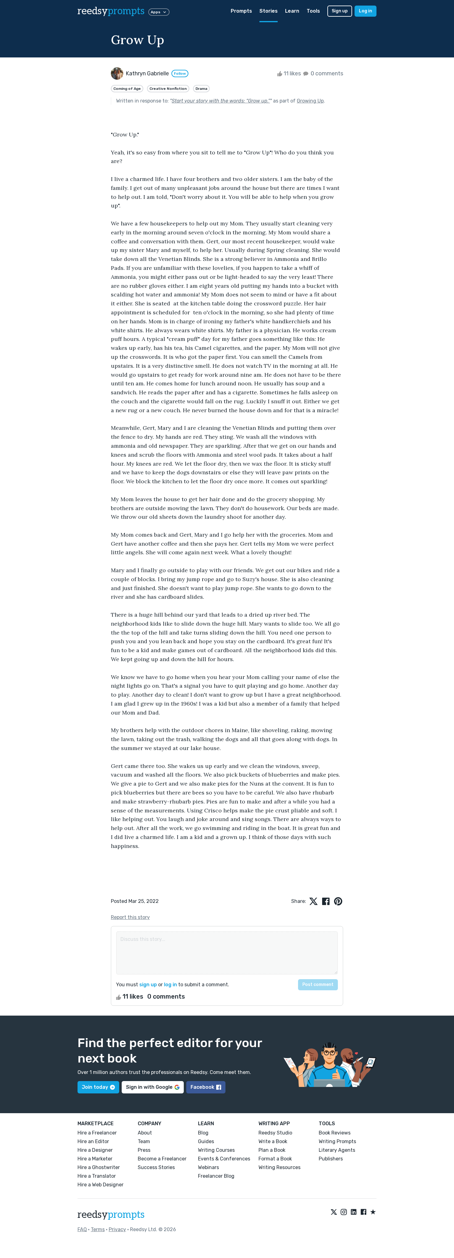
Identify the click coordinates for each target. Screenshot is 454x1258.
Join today (95, 1087)
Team (144, 1141)
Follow (180, 73)
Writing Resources (280, 1167)
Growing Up (310, 101)
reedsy (111, 11)
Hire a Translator (97, 1176)
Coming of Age (127, 88)
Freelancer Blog (216, 1176)
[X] (334, 1212)
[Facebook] (363, 1212)
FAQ (82, 1229)
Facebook (202, 1087)
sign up (148, 985)
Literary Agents (337, 1150)
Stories (268, 11)
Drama (201, 88)
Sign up (340, 11)
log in (170, 985)
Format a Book (275, 1159)
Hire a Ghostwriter (99, 1167)
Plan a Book (272, 1150)
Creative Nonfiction (168, 88)
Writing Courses (216, 1150)
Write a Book (273, 1141)
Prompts (241, 11)
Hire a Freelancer (97, 1133)
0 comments (326, 73)
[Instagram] (343, 1212)
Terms (98, 1229)
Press (144, 1150)
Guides (206, 1141)
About (145, 1133)
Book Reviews (335, 1133)
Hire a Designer (95, 1150)
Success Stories (156, 1167)
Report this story (130, 917)
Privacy (117, 1229)
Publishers (331, 1159)
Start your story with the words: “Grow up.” (221, 101)
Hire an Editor (93, 1141)
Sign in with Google (149, 1087)
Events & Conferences (224, 1159)
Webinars (208, 1167)
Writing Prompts (337, 1141)
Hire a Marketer (95, 1159)
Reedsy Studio (275, 1133)
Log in (365, 11)
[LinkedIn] (353, 1212)
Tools (313, 11)
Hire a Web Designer (101, 1185)
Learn (292, 11)
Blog (203, 1133)
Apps (155, 12)
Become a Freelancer (162, 1159)
